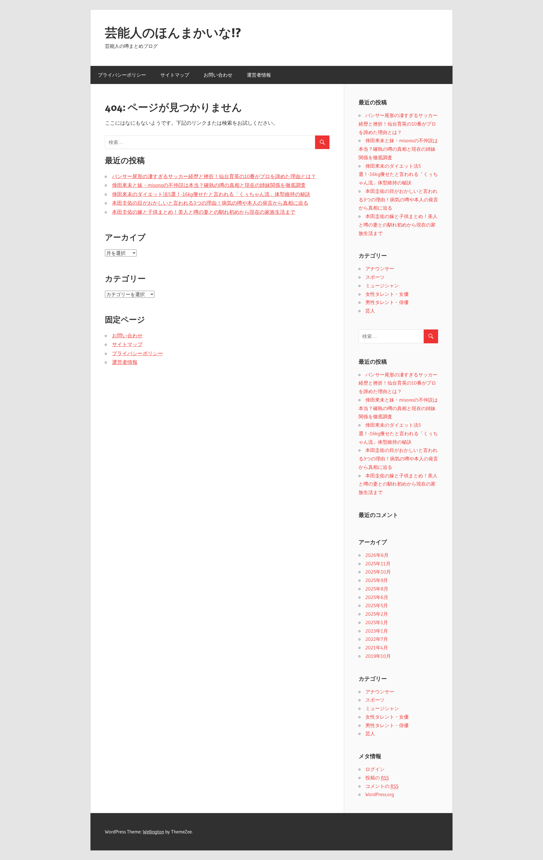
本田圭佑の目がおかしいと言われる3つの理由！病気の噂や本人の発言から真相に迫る (210, 203)
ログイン (375, 769)
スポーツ (375, 277)
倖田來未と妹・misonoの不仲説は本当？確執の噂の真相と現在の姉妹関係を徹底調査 (209, 185)
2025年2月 (376, 614)
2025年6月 (376, 597)
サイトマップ (174, 75)
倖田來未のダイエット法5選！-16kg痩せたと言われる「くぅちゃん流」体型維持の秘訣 (211, 194)
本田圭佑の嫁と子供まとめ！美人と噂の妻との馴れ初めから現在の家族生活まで (203, 212)
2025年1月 (376, 622)
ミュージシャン (382, 285)
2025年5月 (376, 605)
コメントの (381, 786)
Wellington (153, 832)
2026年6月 (377, 555)
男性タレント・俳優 (387, 302)
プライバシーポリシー (122, 75)
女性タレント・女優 (387, 294)
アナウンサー (379, 268)
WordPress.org (379, 794)
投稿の (377, 778)
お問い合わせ (218, 75)
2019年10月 (378, 656)
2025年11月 (378, 563)
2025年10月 (378, 572)
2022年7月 (376, 639)
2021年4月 (376, 647)
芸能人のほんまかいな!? (173, 32)
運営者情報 (259, 75)
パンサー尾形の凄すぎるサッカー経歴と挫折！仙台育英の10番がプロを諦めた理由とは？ (214, 176)
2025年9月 (376, 580)
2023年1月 (376, 631)
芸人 (370, 311)
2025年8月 (376, 589)
